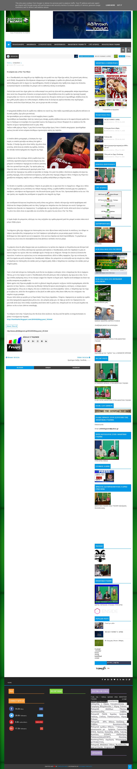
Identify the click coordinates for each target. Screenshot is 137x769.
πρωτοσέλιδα (107, 109)
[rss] (120, 680)
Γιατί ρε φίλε (108, 137)
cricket (97, 658)
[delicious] (129, 680)
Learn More (110, 5)
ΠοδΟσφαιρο (18, 44)
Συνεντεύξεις (45, 44)
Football (97, 649)
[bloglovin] (114, 680)
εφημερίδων (116, 109)
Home (9, 63)
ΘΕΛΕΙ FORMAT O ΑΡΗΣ (84, 56)
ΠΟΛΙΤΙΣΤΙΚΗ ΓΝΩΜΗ (111, 44)
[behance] (123, 680)
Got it (119, 5)
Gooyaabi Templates (85, 766)
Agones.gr (113, 218)
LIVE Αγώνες (94, 44)
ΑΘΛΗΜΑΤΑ (31, 44)
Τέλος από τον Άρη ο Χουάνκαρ (113, 154)
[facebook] (102, 680)
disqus (48, 368)
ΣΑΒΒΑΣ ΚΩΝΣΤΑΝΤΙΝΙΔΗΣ (67, 56)
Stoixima (119, 218)
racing (97, 654)
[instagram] (126, 680)
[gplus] (108, 680)
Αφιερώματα (59, 44)
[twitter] (105, 680)
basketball (98, 656)
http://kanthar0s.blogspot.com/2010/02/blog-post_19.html (29, 319)
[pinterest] (111, 680)
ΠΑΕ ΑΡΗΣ (102, 56)
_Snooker (98, 651)
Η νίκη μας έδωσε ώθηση (114, 56)
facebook (76, 368)
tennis (97, 653)
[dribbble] (117, 680)
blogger (20, 368)
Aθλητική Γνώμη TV (77, 44)
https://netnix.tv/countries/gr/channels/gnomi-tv (113, 663)
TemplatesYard (62, 766)
